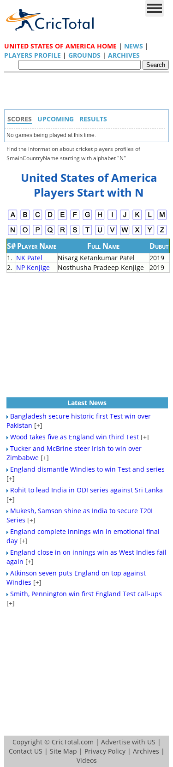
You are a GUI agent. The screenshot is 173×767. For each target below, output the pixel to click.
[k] (137, 218)
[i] (112, 218)
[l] (149, 218)
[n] (12, 233)
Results (93, 118)
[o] (25, 233)
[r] (62, 233)
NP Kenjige (33, 267)
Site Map (63, 751)
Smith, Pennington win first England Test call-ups (86, 593)
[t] (87, 233)
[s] (75, 233)
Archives (124, 55)
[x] (137, 233)
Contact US (25, 751)
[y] (149, 233)
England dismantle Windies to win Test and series (87, 469)
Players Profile (32, 55)
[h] (100, 218)
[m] (162, 218)
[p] (37, 233)
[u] (100, 233)
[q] (50, 233)
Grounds (84, 55)
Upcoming (55, 118)
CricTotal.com (73, 741)
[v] (112, 233)
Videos (87, 760)
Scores (19, 118)
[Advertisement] (89, 93)
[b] (25, 218)
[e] (62, 218)
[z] (162, 233)
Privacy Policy (104, 751)
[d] (50, 218)
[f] (75, 218)
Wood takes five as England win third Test (74, 436)
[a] (12, 218)
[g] (87, 218)
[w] (125, 233)
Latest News (87, 402)
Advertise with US (128, 741)
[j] (125, 218)
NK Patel (29, 257)
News (133, 46)
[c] (37, 218)
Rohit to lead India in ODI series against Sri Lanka (86, 489)
